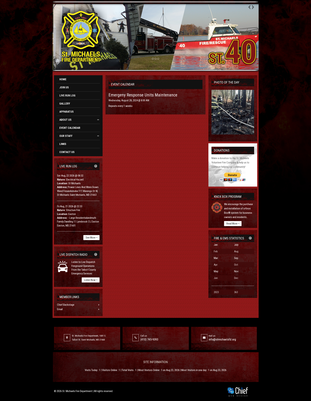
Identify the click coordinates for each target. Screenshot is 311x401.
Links (62, 144)
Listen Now (91, 280)
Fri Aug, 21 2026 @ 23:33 (69, 206)
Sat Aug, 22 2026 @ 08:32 (70, 175)
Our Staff (79, 136)
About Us (79, 119)
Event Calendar (69, 127)
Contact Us (67, 152)
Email (60, 309)
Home (62, 79)
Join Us (64, 87)
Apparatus (66, 111)
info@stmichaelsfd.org (222, 339)
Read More (233, 223)
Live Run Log (67, 95)
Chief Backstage (65, 304)
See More (92, 237)
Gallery (64, 103)
